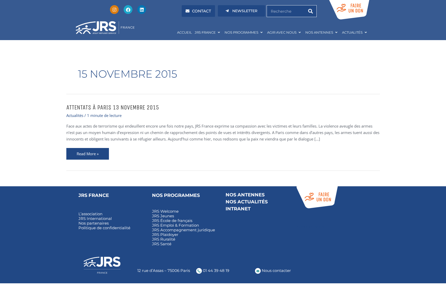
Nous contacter (276, 270)
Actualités (74, 115)
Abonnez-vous (310, 226)
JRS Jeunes (163, 216)
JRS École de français (172, 220)
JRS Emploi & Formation (175, 225)
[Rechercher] (310, 11)
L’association (90, 214)
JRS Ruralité (163, 239)
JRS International (95, 218)
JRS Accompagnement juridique (183, 230)
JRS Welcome (165, 211)
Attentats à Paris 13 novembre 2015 (112, 107)
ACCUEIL (184, 32)
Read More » (87, 152)
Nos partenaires (93, 223)
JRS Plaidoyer (165, 234)
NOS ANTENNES (319, 32)
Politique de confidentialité (104, 228)
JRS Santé (161, 244)
